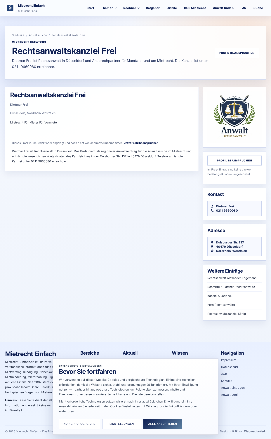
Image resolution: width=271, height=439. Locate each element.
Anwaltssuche (38, 35)
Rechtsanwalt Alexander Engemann (231, 278)
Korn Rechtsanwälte (221, 304)
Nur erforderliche (79, 423)
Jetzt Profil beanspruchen (141, 143)
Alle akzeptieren (162, 423)
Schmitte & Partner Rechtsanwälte (231, 287)
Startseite (18, 35)
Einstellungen (122, 423)
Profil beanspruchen (236, 52)
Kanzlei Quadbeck (219, 296)
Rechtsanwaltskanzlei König (226, 314)
